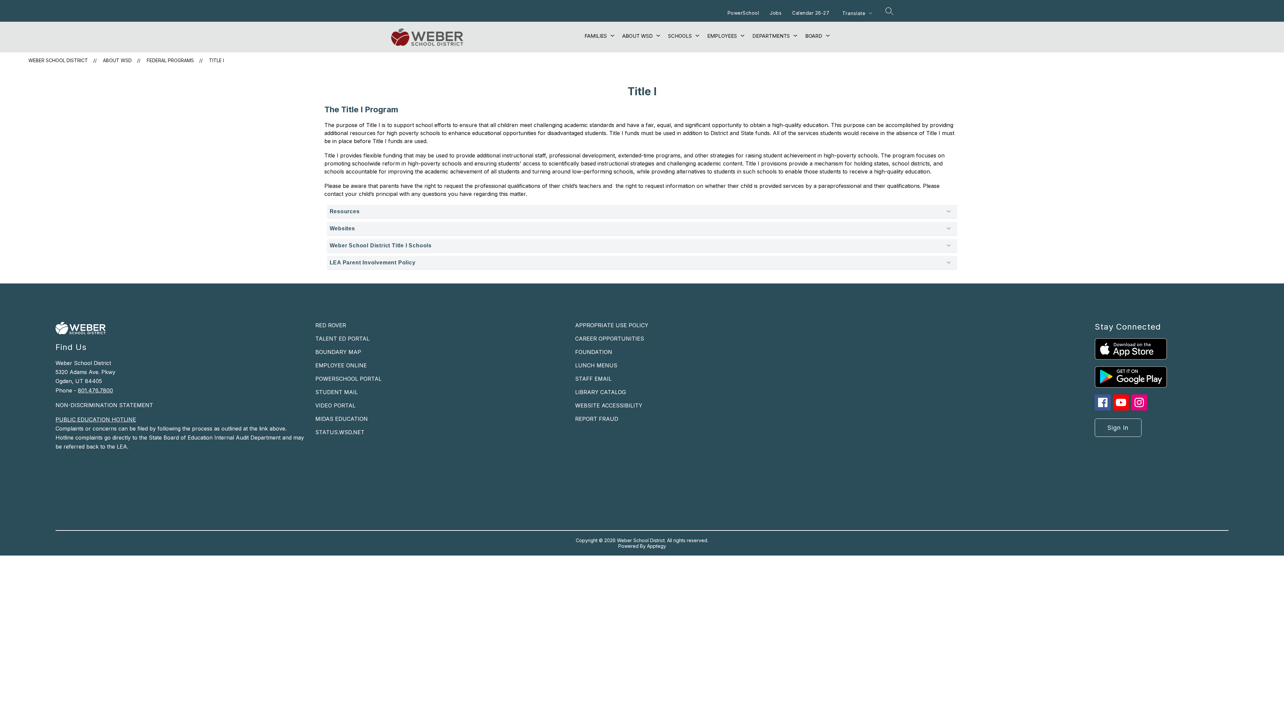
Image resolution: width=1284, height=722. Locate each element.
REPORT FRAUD (596, 418)
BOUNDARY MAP (338, 352)
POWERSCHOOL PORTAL (348, 378)
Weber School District (58, 60)
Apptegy (656, 546)
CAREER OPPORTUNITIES (609, 338)
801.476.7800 (95, 390)
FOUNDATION (593, 352)
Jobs (775, 13)
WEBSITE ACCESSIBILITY (608, 405)
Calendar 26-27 (810, 13)
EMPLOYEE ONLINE (341, 365)
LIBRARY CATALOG (600, 392)
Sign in (1118, 427)
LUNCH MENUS (596, 365)
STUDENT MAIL (336, 392)
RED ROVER (330, 325)
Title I (216, 60)
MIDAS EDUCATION (341, 418)
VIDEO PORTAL (335, 405)
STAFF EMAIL (593, 378)
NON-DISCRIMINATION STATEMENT (104, 405)
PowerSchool (743, 13)
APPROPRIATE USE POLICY (611, 325)
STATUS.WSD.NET (339, 432)
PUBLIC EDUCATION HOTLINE (96, 419)
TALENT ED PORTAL (342, 338)
